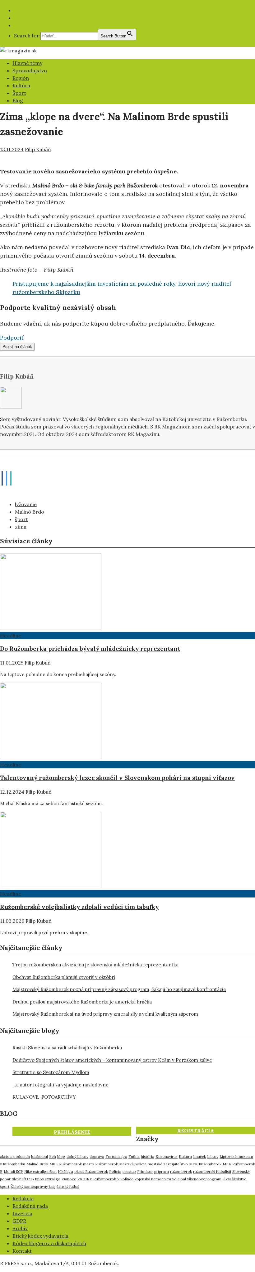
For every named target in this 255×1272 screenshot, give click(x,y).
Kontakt (22, 1251)
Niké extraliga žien (40, 1171)
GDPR (19, 1221)
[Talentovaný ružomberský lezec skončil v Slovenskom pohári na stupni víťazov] (50, 757)
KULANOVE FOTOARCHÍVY (44, 1097)
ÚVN (227, 1179)
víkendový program (204, 1179)
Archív (20, 1228)
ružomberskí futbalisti (212, 1171)
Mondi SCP (13, 1171)
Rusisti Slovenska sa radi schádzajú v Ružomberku (67, 1048)
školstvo (239, 1179)
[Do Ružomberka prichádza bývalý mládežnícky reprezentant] (50, 628)
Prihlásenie (72, 1132)
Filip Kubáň (38, 149)
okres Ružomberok (91, 1171)
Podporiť (12, 337)
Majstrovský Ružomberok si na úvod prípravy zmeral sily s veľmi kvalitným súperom (105, 1014)
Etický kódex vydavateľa (40, 1236)
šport (21, 519)
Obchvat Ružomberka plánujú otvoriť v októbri (63, 977)
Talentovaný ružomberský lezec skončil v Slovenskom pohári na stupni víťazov (117, 777)
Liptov (212, 1156)
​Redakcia (23, 1198)
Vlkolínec (125, 1179)
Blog (17, 100)
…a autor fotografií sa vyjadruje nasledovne (60, 1085)
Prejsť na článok (17, 346)
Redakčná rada (30, 1206)
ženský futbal (68, 1186)
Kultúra (21, 85)
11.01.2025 (11, 663)
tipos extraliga (47, 1179)
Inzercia (22, 1213)
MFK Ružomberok (205, 1164)
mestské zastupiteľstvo (168, 1164)
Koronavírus (166, 1156)
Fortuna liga (116, 1156)
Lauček (199, 1156)
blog (61, 1156)
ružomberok (181, 1171)
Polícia (115, 1171)
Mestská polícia (132, 1164)
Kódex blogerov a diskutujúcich (49, 1243)
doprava (97, 1156)
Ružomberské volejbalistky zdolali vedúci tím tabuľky (79, 907)
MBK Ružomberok (65, 1164)
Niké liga (65, 1171)
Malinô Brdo (29, 512)
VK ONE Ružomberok (96, 1179)
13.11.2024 (12, 149)
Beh (52, 1156)
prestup (129, 1171)
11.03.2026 (12, 921)
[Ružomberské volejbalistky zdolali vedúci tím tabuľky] (50, 886)
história (147, 1156)
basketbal (39, 1156)
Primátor (145, 1171)
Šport (19, 93)
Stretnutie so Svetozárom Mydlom (50, 1072)
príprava (161, 1171)
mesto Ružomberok (100, 1164)
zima (20, 527)
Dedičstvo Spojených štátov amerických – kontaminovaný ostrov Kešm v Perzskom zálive (112, 1060)
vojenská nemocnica (153, 1179)
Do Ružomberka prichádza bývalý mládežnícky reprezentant (90, 648)
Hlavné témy (27, 63)
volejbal (179, 1179)
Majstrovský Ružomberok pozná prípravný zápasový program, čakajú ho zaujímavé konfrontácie (119, 989)
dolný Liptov (77, 1156)
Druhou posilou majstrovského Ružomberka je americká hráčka (82, 1002)
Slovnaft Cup (23, 1179)
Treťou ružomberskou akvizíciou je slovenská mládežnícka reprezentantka (95, 965)
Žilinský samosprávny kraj (33, 1186)
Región (20, 78)
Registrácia (195, 1130)
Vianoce (69, 1179)
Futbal (134, 1156)
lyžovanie (26, 504)
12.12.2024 (12, 792)
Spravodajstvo (29, 70)
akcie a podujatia (15, 1156)
